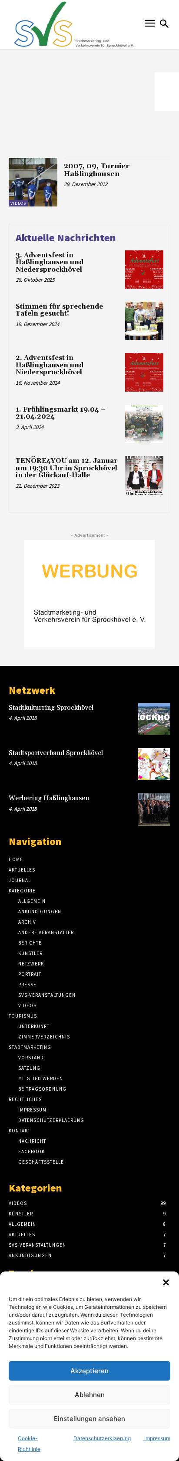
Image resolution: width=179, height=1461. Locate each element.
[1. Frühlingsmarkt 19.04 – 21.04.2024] (144, 424)
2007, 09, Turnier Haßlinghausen (96, 170)
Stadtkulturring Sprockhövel (51, 708)
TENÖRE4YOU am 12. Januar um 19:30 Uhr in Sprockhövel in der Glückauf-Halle (67, 468)
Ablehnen (90, 1395)
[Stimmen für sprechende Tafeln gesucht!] (144, 321)
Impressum (157, 1438)
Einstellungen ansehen (89, 1418)
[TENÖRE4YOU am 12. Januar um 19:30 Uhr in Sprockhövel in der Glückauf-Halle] (144, 475)
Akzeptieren (89, 1371)
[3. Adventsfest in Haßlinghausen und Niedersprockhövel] (144, 269)
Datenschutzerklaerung (102, 1438)
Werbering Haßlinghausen (49, 798)
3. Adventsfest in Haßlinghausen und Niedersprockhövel (49, 262)
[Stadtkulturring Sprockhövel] (154, 719)
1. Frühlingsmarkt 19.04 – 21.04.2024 (61, 413)
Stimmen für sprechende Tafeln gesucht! (59, 310)
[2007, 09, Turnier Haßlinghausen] (33, 182)
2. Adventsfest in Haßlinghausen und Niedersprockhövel (49, 365)
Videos (18, 203)
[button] (166, 1282)
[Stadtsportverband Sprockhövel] (154, 764)
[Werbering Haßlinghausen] (154, 809)
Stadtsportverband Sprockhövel (56, 753)
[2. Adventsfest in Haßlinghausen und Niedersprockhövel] (144, 372)
